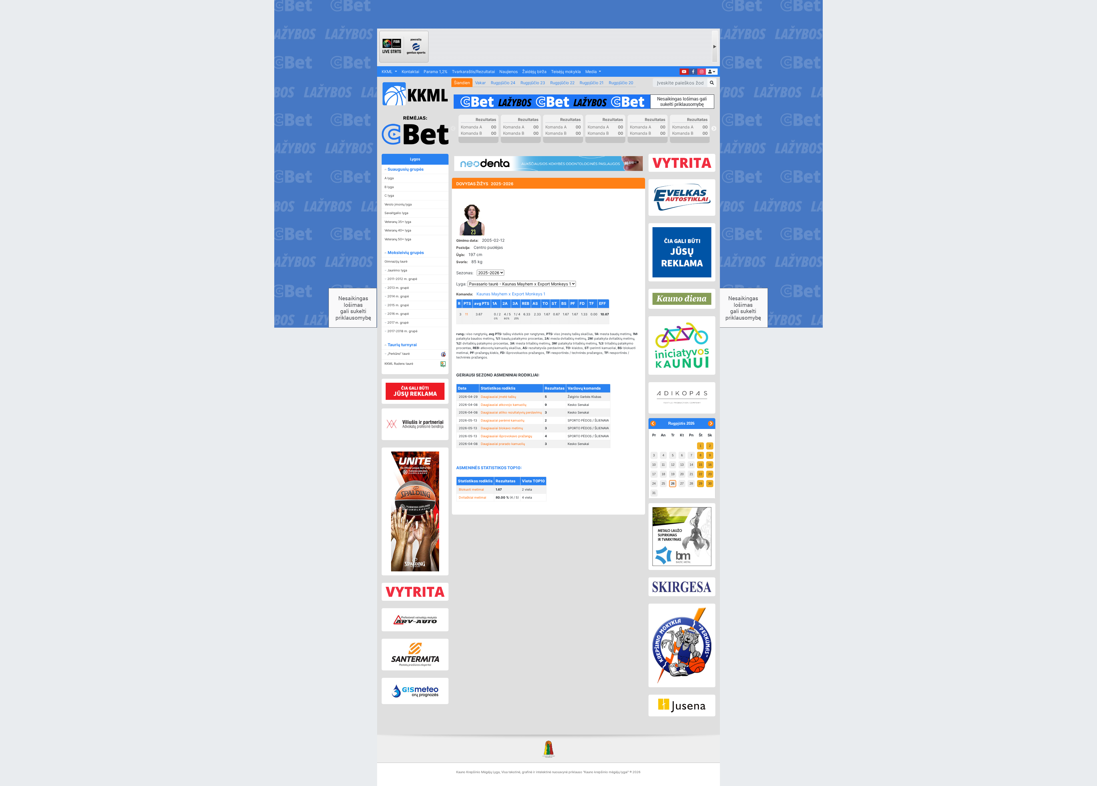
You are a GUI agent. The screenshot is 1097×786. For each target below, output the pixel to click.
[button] (712, 71)
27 (682, 483)
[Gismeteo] (415, 691)
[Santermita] (415, 654)
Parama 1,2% (435, 71)
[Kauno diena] (682, 299)
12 (672, 464)
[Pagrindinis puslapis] (413, 94)
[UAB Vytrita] (415, 592)
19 (672, 474)
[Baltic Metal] (682, 536)
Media (591, 71)
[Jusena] (682, 705)
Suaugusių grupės (405, 169)
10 (654, 464)
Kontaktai (410, 71)
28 (691, 483)
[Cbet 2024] (583, 101)
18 (663, 474)
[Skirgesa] (682, 586)
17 (654, 474)
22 (700, 474)
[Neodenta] (548, 163)
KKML (388, 71)
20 (682, 474)
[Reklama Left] (415, 391)
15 (700, 464)
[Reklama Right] (682, 252)
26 (672, 483)
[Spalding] (415, 511)
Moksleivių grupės (405, 252)
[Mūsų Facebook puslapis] (693, 71)
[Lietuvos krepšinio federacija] (548, 748)
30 (710, 483)
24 (654, 483)
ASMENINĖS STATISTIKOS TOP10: (489, 467)
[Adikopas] (682, 398)
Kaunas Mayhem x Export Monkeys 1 (511, 293)
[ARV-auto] (415, 620)
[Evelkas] (682, 197)
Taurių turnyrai (402, 344)
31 (654, 493)
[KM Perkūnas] (682, 645)
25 (663, 483)
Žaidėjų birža (534, 71)
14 (691, 464)
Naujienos (508, 71)
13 (682, 464)
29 (700, 483)
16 (710, 464)
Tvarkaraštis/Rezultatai (473, 71)
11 (663, 464)
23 (710, 474)
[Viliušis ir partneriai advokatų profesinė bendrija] (415, 424)
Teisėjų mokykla (566, 71)
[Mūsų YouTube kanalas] (684, 71)
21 (691, 474)
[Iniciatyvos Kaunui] (682, 345)
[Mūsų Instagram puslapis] (701, 71)
